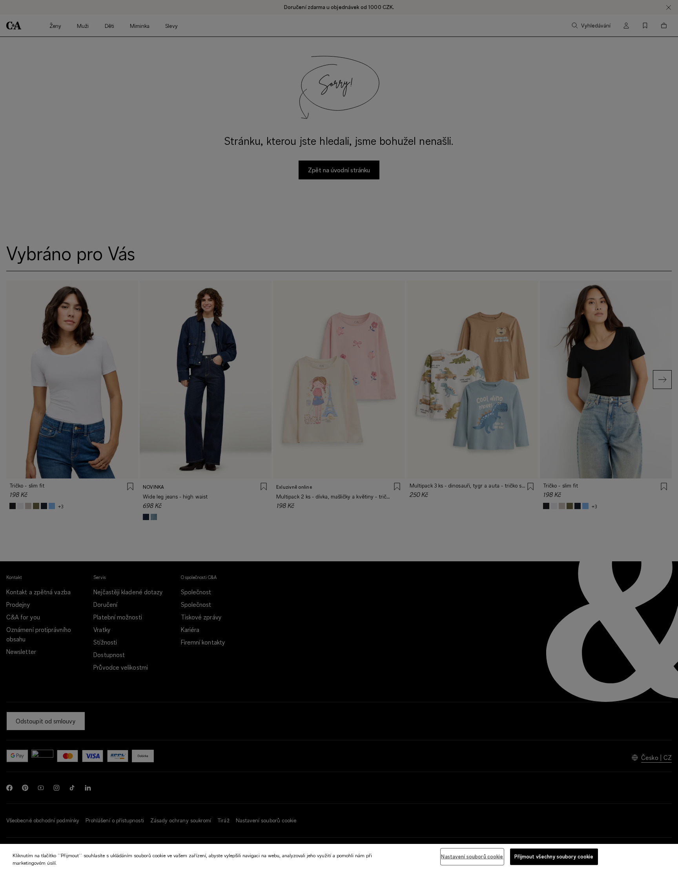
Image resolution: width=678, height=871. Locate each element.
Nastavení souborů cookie (472, 856)
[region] (339, 857)
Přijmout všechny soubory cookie (554, 856)
